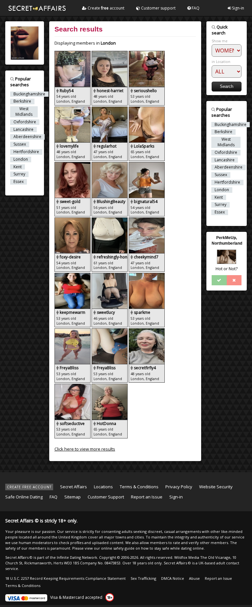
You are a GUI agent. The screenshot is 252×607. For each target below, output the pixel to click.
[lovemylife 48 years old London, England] (73, 109)
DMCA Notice (172, 578)
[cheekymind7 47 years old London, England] (147, 220)
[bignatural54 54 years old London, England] (147, 165)
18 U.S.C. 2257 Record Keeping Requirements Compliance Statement (65, 578)
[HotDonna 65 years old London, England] (110, 387)
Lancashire (23, 129)
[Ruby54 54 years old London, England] (73, 54)
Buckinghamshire (29, 94)
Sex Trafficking (143, 578)
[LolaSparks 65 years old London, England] (147, 109)
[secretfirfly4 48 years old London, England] (147, 331)
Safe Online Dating (24, 497)
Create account (105, 8)
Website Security (216, 487)
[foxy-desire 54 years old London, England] (73, 220)
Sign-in (237, 8)
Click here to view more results (84, 449)
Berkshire (22, 101)
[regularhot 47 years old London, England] (110, 109)
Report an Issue (146, 497)
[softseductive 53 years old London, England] (73, 387)
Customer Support (106, 497)
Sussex (19, 144)
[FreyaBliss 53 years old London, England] (73, 331)
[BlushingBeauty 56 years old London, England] (110, 165)
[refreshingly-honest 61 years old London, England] (110, 220)
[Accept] (219, 280)
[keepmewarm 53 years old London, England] (73, 276)
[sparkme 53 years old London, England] (147, 276)
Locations (103, 487)
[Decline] (234, 280)
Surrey (19, 174)
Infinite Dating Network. (77, 557)
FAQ (195, 8)
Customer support (158, 8)
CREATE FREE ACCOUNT (29, 487)
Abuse (194, 578)
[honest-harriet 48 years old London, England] (110, 54)
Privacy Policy (178, 487)
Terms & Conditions (139, 487)
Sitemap (72, 497)
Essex (18, 181)
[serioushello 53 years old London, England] (147, 54)
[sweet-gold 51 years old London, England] (73, 165)
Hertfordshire (26, 151)
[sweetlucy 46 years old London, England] (110, 276)
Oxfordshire (24, 122)
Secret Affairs (73, 487)
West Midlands (23, 111)
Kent (17, 167)
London (20, 159)
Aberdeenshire (27, 136)
